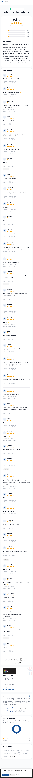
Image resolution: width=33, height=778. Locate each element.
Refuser (12, 774)
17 (17, 659)
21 (13, 662)
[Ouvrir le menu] (31, 2)
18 (21, 659)
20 (27, 659)
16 (14, 659)
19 (24, 659)
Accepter (5, 774)
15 (11, 659)
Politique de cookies (21, 774)
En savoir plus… (13, 756)
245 (20, 662)
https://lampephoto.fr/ (10, 689)
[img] (14, 41)
